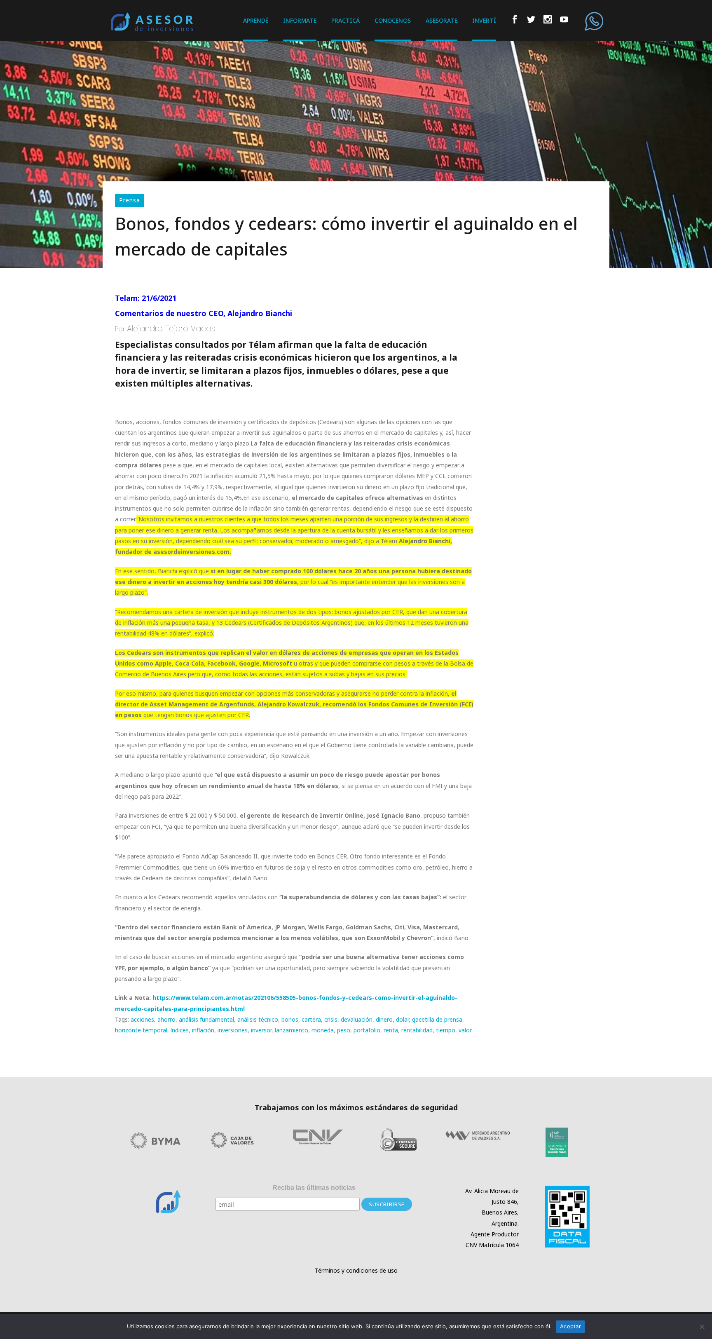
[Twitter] (531, 21)
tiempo (445, 1030)
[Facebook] (514, 21)
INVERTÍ (484, 20)
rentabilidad (417, 1030)
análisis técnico (257, 1019)
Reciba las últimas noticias (314, 1187)
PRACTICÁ (345, 20)
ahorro (166, 1019)
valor (465, 1030)
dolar (402, 1019)
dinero (384, 1019)
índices (180, 1030)
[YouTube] (564, 21)
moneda (323, 1030)
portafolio (367, 1030)
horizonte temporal (141, 1030)
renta (391, 1030)
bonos (289, 1019)
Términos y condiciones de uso (356, 1270)
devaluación (356, 1019)
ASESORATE (441, 20)
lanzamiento (291, 1030)
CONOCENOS (393, 20)
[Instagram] (547, 21)
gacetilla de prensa (437, 1019)
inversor (261, 1030)
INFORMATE (299, 20)
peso (343, 1030)
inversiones (233, 1030)
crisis (330, 1019)
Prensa (129, 200)
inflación (203, 1030)
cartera (311, 1019)
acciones (142, 1019)
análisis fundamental (206, 1019)
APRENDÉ (255, 20)
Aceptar (570, 1326)
